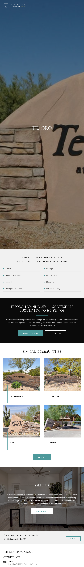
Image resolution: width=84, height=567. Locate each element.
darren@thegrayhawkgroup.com (23, 564)
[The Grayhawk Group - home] (14, 5)
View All (42, 457)
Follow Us (73, 538)
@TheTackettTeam (14, 539)
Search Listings (30, 333)
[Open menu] (29, 5)
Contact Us (55, 333)
